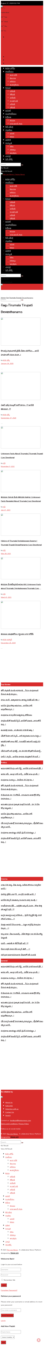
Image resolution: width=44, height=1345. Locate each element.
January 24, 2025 (7, 363)
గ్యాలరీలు (8, 130)
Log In (3, 1320)
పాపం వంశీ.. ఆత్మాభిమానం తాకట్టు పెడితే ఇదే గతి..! (20, 700)
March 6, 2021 (6, 597)
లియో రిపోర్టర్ (7, 639)
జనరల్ (8, 110)
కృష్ (4, 463)
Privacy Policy (24, 1123)
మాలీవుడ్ (12, 97)
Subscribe (9, 1105)
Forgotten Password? (9, 1290)
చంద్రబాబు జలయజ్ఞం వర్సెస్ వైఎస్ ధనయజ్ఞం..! (18, 832)
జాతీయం (13, 81)
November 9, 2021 (8, 466)
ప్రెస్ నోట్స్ (9, 159)
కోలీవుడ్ (12, 94)
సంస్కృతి (8, 143)
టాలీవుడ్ (12, 91)
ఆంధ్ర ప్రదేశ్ (13, 75)
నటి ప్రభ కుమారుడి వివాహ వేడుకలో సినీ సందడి (18, 955)
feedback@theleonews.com (20, 1120)
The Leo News (12, 1133)
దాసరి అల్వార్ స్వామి (16, 123)
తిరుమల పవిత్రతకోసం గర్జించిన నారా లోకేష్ (17, 634)
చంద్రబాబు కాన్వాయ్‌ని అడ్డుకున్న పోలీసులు (16, 715)
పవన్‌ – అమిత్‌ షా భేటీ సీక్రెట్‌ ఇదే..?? (14, 943)
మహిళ (8, 140)
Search (8, 1115)
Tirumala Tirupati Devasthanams (21, 297)
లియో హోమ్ (10, 68)
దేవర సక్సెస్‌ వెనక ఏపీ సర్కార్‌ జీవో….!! (15, 949)
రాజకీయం (9, 71)
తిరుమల (12, 120)
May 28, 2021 (6, 553)
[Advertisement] (22, 30)
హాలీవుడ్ (12, 107)
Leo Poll (8, 60)
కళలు (12, 146)
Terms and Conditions (9, 1123)
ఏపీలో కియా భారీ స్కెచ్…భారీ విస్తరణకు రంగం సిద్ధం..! (21, 736)
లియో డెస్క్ (6, 360)
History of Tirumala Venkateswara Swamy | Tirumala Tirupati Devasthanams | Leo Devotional (21, 543)
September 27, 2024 (8, 418)
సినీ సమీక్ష (9, 127)
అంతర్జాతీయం (14, 84)
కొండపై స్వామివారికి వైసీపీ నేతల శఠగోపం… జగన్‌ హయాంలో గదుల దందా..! (20, 353)
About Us (9, 1102)
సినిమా (8, 88)
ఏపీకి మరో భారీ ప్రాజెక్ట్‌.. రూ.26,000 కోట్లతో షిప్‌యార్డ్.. (21, 751)
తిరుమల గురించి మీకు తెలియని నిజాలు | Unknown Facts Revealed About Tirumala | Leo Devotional (21, 499)
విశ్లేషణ (8, 117)
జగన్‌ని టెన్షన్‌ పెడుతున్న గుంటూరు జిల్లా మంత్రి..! (19, 900)
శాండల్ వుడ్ (14, 100)
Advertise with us (12, 1109)
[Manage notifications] (39, 1340)
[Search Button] (22, 1142)
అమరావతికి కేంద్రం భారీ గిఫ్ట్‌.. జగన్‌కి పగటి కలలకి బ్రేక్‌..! (22, 768)
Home (3, 297)
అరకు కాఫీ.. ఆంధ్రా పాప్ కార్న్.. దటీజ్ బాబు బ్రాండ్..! (20, 774)
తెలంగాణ (13, 78)
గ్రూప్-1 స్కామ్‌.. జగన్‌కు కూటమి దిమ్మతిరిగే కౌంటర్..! (20, 756)
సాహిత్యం (13, 149)
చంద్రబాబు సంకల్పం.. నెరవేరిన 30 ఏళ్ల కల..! (17, 780)
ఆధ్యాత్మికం (13, 152)
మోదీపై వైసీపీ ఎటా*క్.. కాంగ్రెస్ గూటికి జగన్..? (18, 894)
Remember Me (9, 1280)
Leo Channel (10, 63)
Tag (7, 297)
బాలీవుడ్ (12, 104)
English (8, 56)
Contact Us (9, 1112)
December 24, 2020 (8, 642)
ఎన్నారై (8, 156)
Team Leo (14, 1137)
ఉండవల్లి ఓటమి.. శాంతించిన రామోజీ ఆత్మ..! (17, 730)
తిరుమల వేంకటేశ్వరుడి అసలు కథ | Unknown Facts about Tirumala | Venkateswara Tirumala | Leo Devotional (21, 588)
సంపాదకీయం (10, 114)
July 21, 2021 (5, 510)
